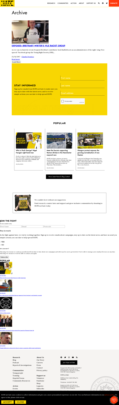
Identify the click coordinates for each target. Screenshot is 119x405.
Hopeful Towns (18, 378)
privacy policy (110, 395)
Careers (40, 363)
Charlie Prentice (28, 57)
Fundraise (40, 381)
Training (16, 376)
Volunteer (40, 378)
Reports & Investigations (22, 365)
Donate (113, 3)
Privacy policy (42, 370)
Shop (38, 383)
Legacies (40, 386)
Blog (14, 360)
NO (2, 245)
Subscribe (40, 389)
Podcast (16, 363)
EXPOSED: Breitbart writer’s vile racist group (38, 45)
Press (39, 365)
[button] (51, 3)
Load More (16, 62)
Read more (16, 59)
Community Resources (21, 381)
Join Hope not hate (69, 362)
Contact (40, 368)
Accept (7, 402)
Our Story (40, 360)
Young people (18, 373)
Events (15, 389)
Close (20, 402)
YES (2, 242)
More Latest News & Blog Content (59, 177)
